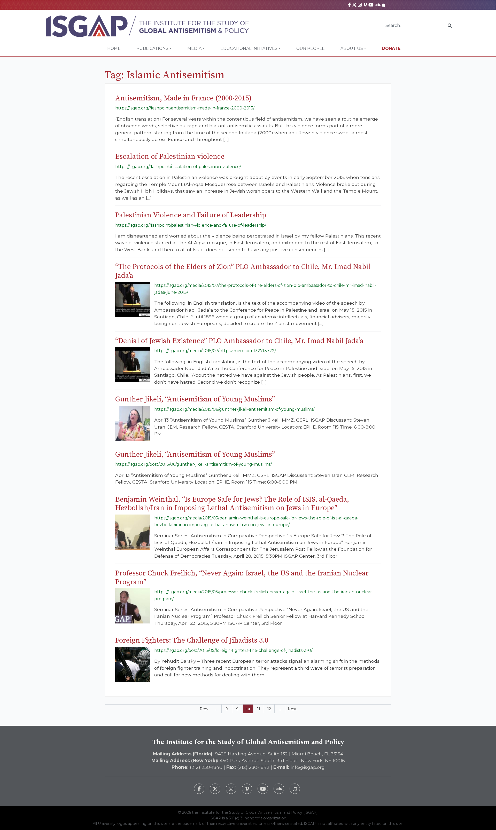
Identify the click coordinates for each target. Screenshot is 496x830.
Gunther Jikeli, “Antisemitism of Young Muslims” (195, 399)
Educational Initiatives (248, 48)
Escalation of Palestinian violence (169, 156)
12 (269, 709)
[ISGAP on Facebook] (349, 4)
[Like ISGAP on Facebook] (199, 789)
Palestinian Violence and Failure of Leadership (190, 215)
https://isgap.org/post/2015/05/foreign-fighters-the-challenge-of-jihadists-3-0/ (233, 650)
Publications (152, 48)
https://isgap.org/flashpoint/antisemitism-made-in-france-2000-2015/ (184, 108)
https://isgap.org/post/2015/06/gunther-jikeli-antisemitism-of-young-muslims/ (193, 464)
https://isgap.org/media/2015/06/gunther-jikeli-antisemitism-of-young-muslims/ (234, 409)
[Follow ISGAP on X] (215, 789)
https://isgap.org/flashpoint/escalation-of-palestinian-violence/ (178, 166)
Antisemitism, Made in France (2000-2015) (183, 98)
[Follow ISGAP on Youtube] (263, 789)
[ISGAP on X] (354, 4)
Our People (310, 48)
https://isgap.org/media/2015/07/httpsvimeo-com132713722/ (215, 350)
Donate (391, 48)
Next (292, 709)
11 (258, 709)
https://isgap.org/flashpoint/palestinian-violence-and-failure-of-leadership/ (190, 225)
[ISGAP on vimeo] (365, 4)
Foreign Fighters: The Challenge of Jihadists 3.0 (191, 640)
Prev (204, 709)
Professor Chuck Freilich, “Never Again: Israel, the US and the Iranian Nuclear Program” (242, 578)
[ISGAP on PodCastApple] (383, 4)
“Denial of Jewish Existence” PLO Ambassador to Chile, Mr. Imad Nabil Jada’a (239, 340)
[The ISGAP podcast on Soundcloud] (279, 789)
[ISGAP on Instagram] (360, 4)
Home (114, 48)
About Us (351, 48)
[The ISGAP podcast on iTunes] (295, 789)
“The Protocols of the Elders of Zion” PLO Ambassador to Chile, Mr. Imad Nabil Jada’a (242, 271)
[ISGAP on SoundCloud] (378, 4)
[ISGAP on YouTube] (371, 4)
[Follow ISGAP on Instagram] (231, 789)
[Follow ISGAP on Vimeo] (247, 789)
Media (194, 48)
